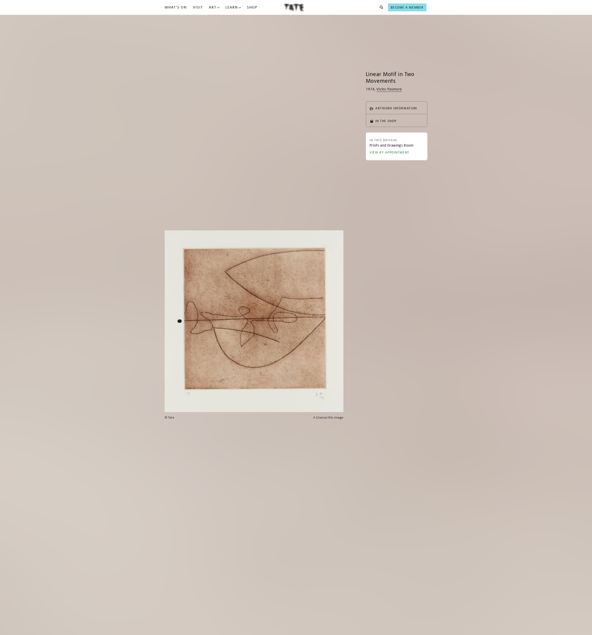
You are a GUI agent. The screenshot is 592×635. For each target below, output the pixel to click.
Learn (231, 7)
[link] (237, 417)
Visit (198, 7)
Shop (252, 7)
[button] (380, 7)
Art (212, 7)
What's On (176, 7)
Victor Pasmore (389, 89)
